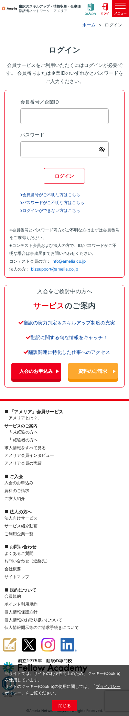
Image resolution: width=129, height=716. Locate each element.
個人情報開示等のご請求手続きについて (41, 627)
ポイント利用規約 (20, 604)
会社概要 (12, 568)
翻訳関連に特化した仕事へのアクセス (69, 352)
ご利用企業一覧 (18, 533)
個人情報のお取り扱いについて (33, 619)
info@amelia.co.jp (69, 261)
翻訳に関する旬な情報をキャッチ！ (69, 337)
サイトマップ (16, 576)
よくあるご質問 (18, 553)
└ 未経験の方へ (23, 431)
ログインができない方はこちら (51, 210)
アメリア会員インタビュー (29, 455)
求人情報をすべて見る (25, 447)
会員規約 (12, 596)
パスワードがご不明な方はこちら (53, 202)
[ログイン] (104, 9)
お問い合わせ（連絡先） (27, 560)
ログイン (64, 176)
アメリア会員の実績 (23, 463)
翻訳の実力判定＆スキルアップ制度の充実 (69, 322)
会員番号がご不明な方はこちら (51, 194)
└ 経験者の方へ (23, 439)
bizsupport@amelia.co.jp (54, 269)
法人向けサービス (20, 518)
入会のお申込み (36, 371)
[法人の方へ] (90, 9)
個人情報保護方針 (20, 611)
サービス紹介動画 (20, 525)
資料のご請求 (92, 371)
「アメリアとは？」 (23, 417)
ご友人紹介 (14, 498)
